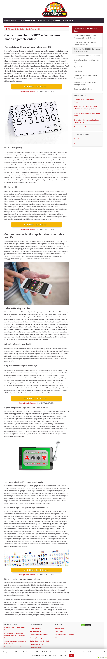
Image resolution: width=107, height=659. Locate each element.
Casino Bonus (43, 20)
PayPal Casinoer (35, 628)
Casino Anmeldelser (27, 20)
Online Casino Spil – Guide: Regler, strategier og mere (85, 83)
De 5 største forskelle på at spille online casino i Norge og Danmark (14, 635)
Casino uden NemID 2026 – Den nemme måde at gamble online (87, 50)
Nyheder (56, 20)
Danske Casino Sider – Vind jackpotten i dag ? (87, 61)
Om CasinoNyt (60, 628)
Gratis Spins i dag (36, 638)
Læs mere (62, 655)
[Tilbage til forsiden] (53, 9)
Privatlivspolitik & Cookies (64, 634)
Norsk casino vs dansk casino (84, 127)
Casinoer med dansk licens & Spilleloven (87, 56)
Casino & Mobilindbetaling (39, 634)
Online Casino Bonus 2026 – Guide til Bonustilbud (86, 77)
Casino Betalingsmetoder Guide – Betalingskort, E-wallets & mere (85, 37)
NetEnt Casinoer (35, 631)
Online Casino (9, 20)
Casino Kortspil (35, 647)
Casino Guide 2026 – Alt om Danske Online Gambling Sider (85, 43)
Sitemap (58, 638)
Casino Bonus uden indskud (39, 641)
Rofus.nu (33, 91)
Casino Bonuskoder (36, 644)
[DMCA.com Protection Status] (85, 625)
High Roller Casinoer (80, 67)
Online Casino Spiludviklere (83, 89)
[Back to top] (102, 654)
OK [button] (71, 655)
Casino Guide (59, 631)
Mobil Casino (78, 71)
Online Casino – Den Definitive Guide (27, 29)
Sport (75, 143)
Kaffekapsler (68, 20)
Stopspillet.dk (24, 91)
